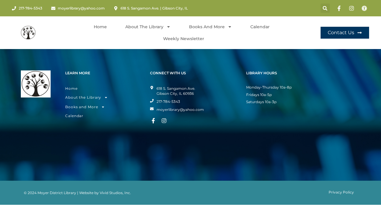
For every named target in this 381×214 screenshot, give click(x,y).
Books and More (207, 26)
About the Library (83, 97)
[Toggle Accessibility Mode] (365, 8)
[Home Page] (28, 33)
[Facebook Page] (340, 8)
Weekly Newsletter (183, 38)
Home (100, 26)
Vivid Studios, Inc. (115, 193)
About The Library (144, 26)
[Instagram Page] (352, 8)
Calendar (260, 26)
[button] (325, 8)
